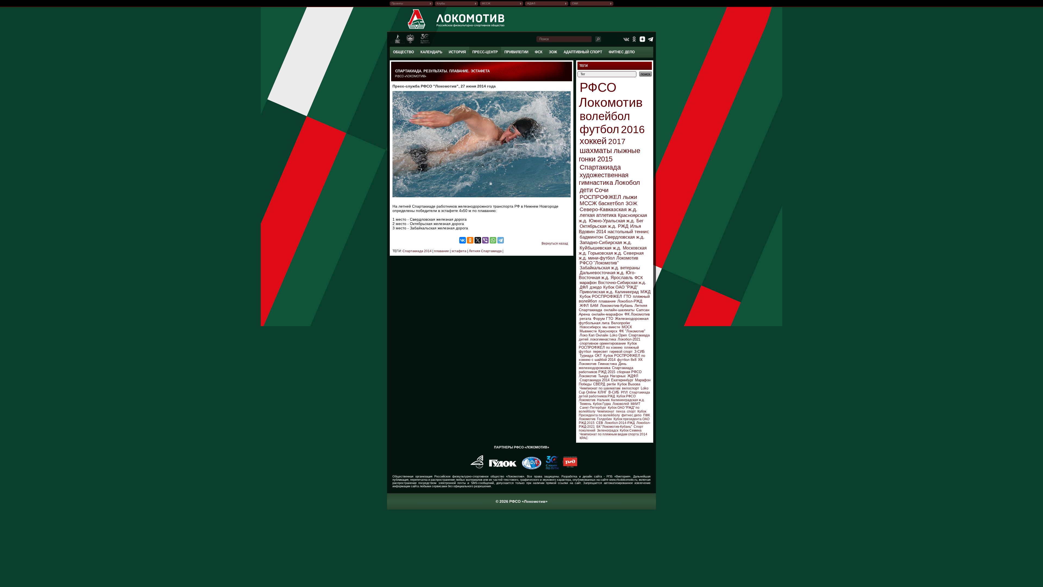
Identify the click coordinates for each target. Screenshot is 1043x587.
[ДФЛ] (529, 468)
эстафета (458, 251)
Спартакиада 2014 (417, 251)
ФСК (538, 52)
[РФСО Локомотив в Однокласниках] (634, 39)
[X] (478, 240)
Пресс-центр (485, 52)
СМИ (575, 3)
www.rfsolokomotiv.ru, (623, 479)
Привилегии (516, 52)
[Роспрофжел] (475, 468)
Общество (403, 52)
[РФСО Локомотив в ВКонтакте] (626, 39)
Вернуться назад (555, 243)
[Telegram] (500, 240)
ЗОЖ (553, 52)
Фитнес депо (622, 52)
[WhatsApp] (493, 240)
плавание (441, 251)
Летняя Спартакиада (485, 251)
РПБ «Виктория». (619, 476)
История (457, 52)
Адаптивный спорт (583, 52)
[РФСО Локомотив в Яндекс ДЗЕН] (642, 39)
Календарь (431, 52)
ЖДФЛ (531, 3)
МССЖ (486, 3)
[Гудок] (501, 468)
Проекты (397, 3)
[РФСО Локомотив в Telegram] (650, 39)
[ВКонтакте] (462, 240)
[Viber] (485, 240)
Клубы (441, 3)
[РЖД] (567, 468)
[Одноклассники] (470, 240)
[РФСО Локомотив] (416, 29)
